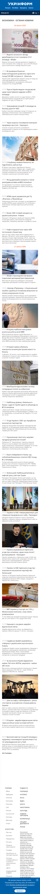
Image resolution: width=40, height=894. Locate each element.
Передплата (10, 839)
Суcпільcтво (10, 814)
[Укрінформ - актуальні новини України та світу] (20, 4)
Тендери (9, 850)
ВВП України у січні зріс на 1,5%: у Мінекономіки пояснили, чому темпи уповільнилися (17, 611)
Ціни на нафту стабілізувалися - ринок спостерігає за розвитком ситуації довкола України (19, 703)
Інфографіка (25, 807)
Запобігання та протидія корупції (12, 854)
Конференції (25, 819)
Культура (9, 817)
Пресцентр (23, 8)
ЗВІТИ (8, 868)
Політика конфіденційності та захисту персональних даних (12, 861)
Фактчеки (9, 804)
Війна (8, 791)
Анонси (31, 8)
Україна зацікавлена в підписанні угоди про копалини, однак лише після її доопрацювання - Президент (18, 552)
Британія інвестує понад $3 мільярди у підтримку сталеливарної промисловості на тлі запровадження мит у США (19, 739)
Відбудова (9, 794)
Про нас (9, 832)
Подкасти (24, 788)
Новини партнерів (24, 814)
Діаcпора (9, 820)
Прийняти (20, 891)
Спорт (8, 823)
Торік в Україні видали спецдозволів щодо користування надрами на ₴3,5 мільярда (18, 92)
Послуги (7, 8)
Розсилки (9, 876)
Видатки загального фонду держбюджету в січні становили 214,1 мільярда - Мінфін (17, 57)
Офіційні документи (24, 822)
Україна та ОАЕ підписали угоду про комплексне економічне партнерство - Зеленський (18, 570)
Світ (7, 807)
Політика (9, 798)
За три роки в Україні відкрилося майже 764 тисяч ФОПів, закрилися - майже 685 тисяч (19, 663)
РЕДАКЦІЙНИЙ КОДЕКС (11, 872)
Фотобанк (15, 8)
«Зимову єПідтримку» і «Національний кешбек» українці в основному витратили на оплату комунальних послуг (19, 290)
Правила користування (10, 846)
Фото (22, 798)
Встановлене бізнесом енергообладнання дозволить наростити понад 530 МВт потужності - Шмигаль (18, 73)
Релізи (22, 827)
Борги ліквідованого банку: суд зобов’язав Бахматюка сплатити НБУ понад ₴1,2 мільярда (19, 457)
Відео (22, 801)
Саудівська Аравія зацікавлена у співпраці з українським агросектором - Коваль (18, 643)
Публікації (24, 791)
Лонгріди (23, 810)
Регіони (8, 810)
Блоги (22, 804)
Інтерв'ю (23, 794)
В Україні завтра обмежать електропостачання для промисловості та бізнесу (18, 349)
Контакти (9, 835)
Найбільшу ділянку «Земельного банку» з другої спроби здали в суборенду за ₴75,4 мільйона (20, 404)
